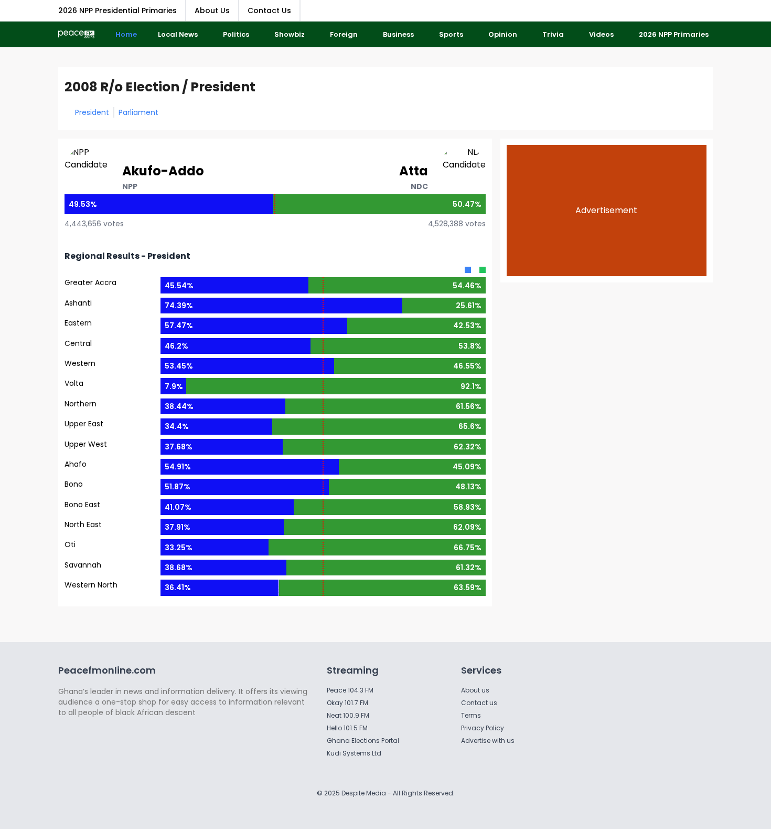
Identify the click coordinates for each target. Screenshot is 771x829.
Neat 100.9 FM (348, 715)
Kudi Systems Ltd (354, 753)
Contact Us (269, 10)
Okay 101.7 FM (347, 702)
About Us (212, 10)
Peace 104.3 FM (350, 690)
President (92, 112)
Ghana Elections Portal (363, 740)
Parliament (138, 112)
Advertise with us (488, 740)
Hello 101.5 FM (347, 727)
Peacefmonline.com (107, 670)
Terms (471, 715)
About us (475, 690)
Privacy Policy (482, 727)
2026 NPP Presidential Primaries (117, 10)
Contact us (479, 702)
